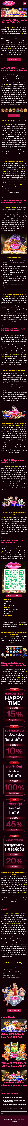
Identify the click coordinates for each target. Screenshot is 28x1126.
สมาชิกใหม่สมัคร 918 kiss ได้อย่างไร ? (13, 1097)
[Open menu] (24, 3)
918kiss (21, 33)
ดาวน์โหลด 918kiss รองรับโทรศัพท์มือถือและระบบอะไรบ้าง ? (14, 1100)
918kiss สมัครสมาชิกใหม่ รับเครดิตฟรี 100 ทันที (12, 1035)
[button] (14, 1097)
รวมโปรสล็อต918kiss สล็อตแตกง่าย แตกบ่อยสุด (14, 1084)
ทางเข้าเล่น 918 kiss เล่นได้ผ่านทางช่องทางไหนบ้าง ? (14, 1105)
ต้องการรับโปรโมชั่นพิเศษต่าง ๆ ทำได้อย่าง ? (14, 1109)
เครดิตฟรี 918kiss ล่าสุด (11, 914)
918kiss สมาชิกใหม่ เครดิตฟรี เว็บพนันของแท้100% (14, 1064)
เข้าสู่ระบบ (10, 49)
